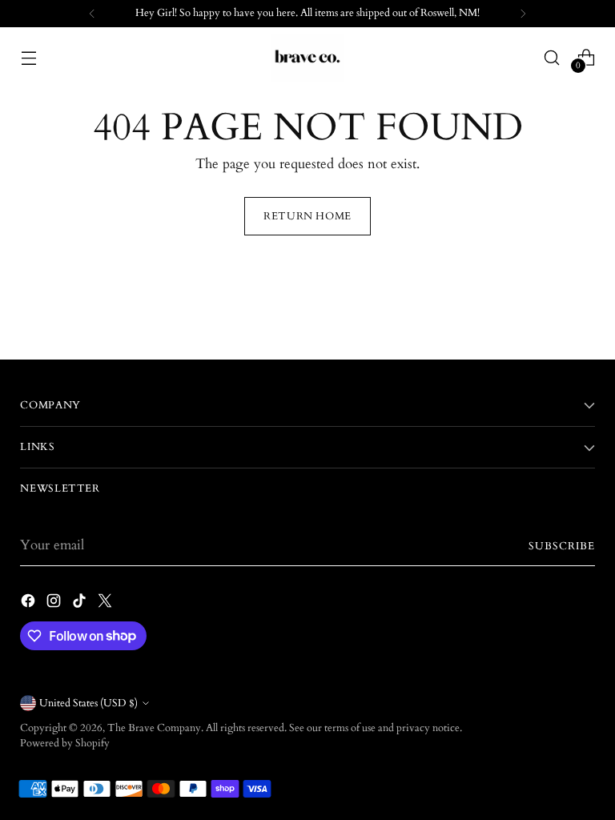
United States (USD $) (88, 703)
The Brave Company (154, 728)
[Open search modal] (552, 57)
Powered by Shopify (65, 743)
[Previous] (92, 13)
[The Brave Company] (307, 58)
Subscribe (562, 546)
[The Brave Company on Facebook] (29, 604)
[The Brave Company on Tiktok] (80, 604)
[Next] (523, 13)
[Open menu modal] (28, 57)
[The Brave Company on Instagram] (55, 604)
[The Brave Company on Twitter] (106, 604)
